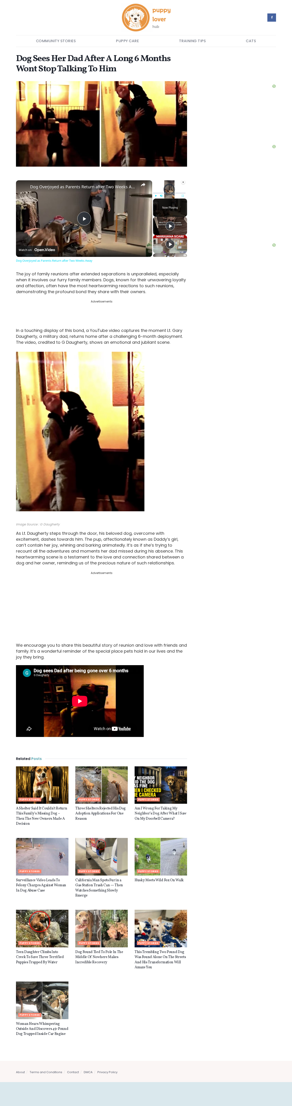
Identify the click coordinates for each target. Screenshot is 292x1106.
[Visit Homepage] (146, 17)
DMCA (88, 1064)
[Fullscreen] (182, 196)
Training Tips (192, 41)
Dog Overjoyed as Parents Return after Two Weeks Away (83, 186)
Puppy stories (30, 791)
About (20, 1064)
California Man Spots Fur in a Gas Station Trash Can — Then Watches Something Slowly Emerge (99, 880)
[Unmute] (161, 196)
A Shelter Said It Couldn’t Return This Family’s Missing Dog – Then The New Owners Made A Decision (41, 808)
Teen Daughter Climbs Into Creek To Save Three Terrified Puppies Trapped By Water (40, 949)
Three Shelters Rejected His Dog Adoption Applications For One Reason (100, 806)
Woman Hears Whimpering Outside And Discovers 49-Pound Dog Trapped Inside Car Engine (42, 1021)
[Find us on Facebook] (271, 17)
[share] (143, 185)
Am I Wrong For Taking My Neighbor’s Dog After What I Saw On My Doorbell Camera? (160, 806)
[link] (23, 187)
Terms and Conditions (46, 1064)
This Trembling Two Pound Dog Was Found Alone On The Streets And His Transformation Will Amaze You (160, 952)
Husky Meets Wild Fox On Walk (159, 872)
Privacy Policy (107, 1064)
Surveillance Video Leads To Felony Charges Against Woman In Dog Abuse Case (41, 877)
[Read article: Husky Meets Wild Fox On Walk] (161, 849)
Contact (73, 1064)
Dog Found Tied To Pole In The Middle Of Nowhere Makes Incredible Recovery (99, 949)
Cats (251, 41)
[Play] (156, 196)
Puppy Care (127, 41)
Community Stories (56, 41)
